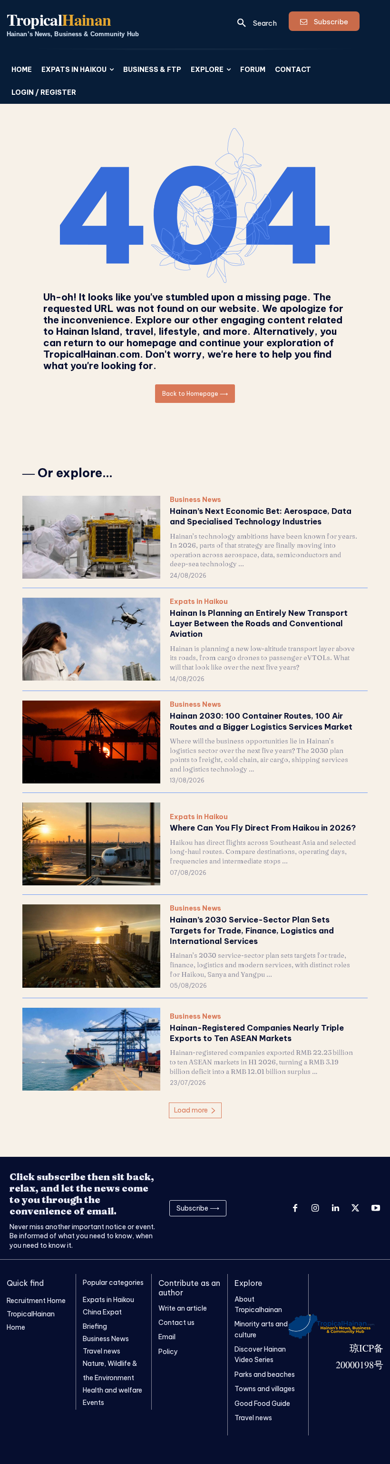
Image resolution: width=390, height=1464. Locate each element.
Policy (168, 1351)
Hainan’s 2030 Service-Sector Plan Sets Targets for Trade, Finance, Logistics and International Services (252, 930)
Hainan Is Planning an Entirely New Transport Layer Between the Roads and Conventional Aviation (259, 623)
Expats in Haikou (199, 602)
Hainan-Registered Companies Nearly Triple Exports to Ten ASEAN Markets (257, 1033)
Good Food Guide (262, 1403)
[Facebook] (294, 1208)
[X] (355, 1208)
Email (167, 1337)
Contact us (176, 1322)
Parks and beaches (264, 1374)
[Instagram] (314, 1208)
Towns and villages (264, 1388)
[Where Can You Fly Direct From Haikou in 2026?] (91, 843)
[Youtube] (375, 1208)
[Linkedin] (335, 1208)
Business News (195, 500)
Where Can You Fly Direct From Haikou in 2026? (263, 827)
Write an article (182, 1308)
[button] (253, 22)
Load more (191, 1110)
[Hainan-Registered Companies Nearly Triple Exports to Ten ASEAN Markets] (91, 1049)
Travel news (253, 1418)
